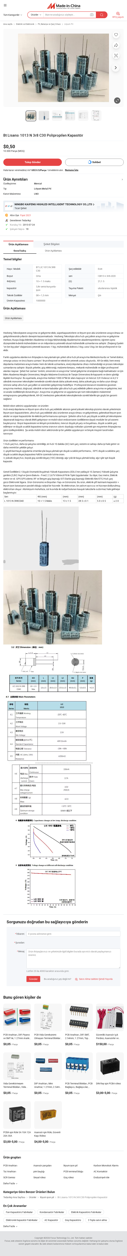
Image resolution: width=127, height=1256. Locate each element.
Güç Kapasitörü (73, 1220)
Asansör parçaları (42, 1165)
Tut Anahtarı (9, 1171)
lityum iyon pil (70, 1165)
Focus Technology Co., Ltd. (62, 1237)
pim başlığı (39, 1171)
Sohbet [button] (96, 162)
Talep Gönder (33, 162)
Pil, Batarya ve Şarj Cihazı (49, 24)
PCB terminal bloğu (73, 1171)
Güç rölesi (69, 1177)
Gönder (33, 979)
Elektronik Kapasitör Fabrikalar (22, 1220)
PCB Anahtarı (10, 1165)
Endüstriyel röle (101, 1177)
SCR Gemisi (9, 1177)
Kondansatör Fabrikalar (52, 1212)
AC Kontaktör (100, 1171)
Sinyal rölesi (39, 1177)
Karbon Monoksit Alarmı (106, 1165)
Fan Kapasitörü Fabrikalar (19, 1212)
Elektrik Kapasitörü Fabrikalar (86, 1212)
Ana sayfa (7, 24)
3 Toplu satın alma (97, 1220)
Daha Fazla (9, 1226)
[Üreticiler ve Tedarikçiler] (63, 5)
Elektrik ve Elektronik (25, 24)
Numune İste (71, 170)
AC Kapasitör (51, 1220)
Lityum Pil (68, 24)
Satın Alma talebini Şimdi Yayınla (94, 978)
